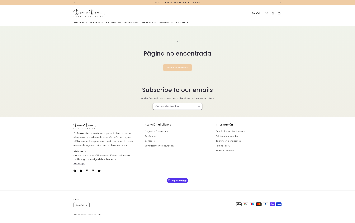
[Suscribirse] (199, 106)
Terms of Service (225, 150)
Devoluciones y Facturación (159, 145)
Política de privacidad (227, 136)
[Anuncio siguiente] (280, 2)
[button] (80, 22)
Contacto (150, 141)
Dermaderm (86, 215)
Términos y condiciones (228, 141)
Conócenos (151, 136)
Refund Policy (223, 145)
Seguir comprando (177, 67)
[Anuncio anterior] (74, 2)
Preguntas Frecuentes (156, 131)
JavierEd (98, 215)
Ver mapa (79, 163)
